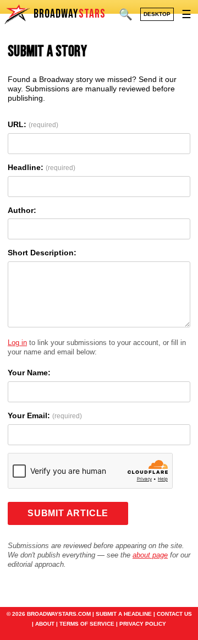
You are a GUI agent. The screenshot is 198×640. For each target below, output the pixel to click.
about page (150, 555)
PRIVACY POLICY (142, 624)
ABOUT (44, 624)
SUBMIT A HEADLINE (124, 614)
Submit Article (68, 513)
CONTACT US (174, 614)
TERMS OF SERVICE (86, 624)
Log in (17, 342)
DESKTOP (157, 14)
